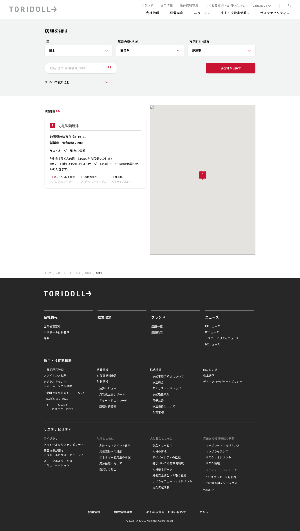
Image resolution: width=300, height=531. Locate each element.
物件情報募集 (189, 5)
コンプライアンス (217, 451)
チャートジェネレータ (113, 400)
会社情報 (51, 317)
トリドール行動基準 (56, 332)
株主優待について (163, 406)
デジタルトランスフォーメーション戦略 (58, 384)
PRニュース (212, 326)
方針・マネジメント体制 (115, 445)
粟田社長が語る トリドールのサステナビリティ (63, 453)
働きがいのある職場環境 (168, 463)
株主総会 (158, 382)
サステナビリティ (58, 429)
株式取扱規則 (161, 394)
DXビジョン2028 (57, 399)
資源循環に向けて (110, 463)
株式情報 (155, 370)
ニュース (212, 317)
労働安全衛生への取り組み (169, 475)
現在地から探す (230, 68)
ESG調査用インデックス (221, 483)
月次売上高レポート (112, 394)
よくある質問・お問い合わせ (225, 5)
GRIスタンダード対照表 (221, 477)
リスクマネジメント (218, 457)
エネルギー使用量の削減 (115, 457)
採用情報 (167, 5)
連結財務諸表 (107, 406)
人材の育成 (159, 451)
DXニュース (212, 344)
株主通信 (209, 376)
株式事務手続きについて (168, 376)
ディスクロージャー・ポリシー (223, 381)
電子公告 (158, 400)
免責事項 (158, 412)
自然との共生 (107, 469)
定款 (46, 338)
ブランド (147, 5)
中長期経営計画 (54, 370)
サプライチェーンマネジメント (172, 481)
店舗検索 (157, 332)
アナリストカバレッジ (166, 388)
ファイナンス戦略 (55, 376)
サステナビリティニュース (222, 338)
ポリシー (206, 512)
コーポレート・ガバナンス (223, 445)
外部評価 (209, 490)
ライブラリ (51, 438)
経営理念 (105, 317)
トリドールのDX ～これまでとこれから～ (62, 407)
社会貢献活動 (161, 487)
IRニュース (212, 332)
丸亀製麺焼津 (68, 126)
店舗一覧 (157, 326)
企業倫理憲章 (52, 326)
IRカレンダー (211, 370)
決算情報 (102, 370)
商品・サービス (162, 445)
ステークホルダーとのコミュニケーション (58, 463)
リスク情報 (213, 463)
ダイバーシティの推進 (166, 457)
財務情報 (102, 381)
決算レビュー (107, 388)
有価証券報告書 (107, 376)
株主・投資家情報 (58, 360)
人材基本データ (162, 469)
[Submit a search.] (110, 68)
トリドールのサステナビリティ (63, 445)
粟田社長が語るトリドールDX (65, 393)
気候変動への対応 (110, 451)
